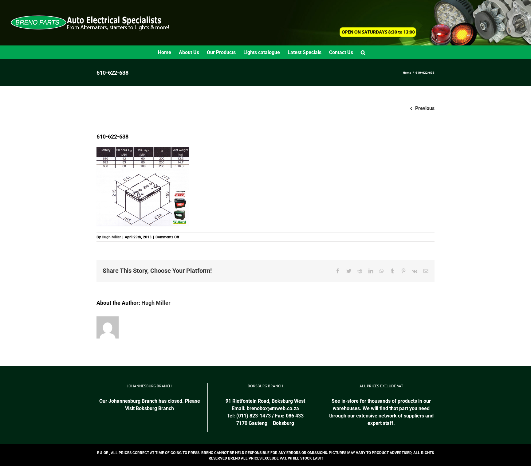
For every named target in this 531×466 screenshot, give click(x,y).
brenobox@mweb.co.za (273, 408)
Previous (425, 108)
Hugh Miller (111, 237)
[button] (363, 52)
